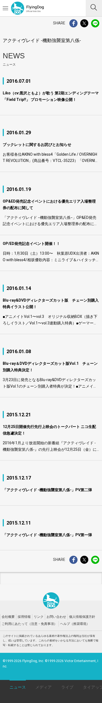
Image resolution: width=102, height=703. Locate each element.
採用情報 (24, 617)
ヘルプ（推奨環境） (74, 624)
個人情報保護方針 (82, 617)
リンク (39, 617)
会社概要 (8, 617)
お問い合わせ (56, 617)
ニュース (18, 687)
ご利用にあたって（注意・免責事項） (29, 624)
